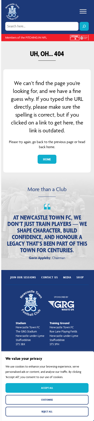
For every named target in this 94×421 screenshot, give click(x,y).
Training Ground (60, 323)
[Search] (84, 26)
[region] (47, 386)
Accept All (47, 387)
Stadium (21, 323)
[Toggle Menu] (83, 11)
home (47, 159)
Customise (47, 399)
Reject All (47, 411)
